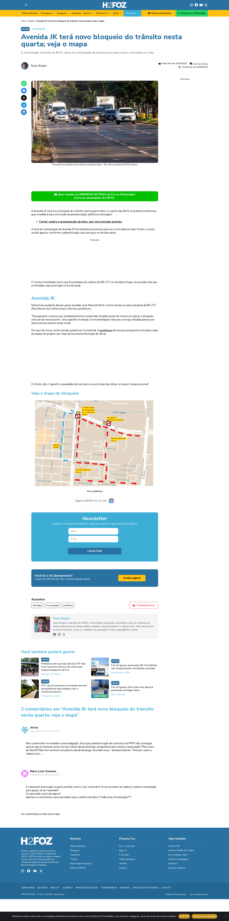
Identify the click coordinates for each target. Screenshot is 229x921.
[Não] (225, 916)
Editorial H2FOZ (78, 867)
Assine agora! (132, 578)
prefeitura (106, 330)
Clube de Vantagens (178, 859)
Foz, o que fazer (127, 846)
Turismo (87, 13)
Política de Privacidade (175, 894)
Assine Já (130, 13)
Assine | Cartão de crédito (181, 850)
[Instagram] (59, 634)
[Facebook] (54, 634)
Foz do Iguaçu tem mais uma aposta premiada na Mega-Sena (132, 688)
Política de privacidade (204, 916)
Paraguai (61, 13)
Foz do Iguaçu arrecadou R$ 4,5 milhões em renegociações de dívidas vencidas (134, 667)
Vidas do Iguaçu (127, 859)
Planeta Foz (102, 13)
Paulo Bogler (39, 66)
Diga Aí (122, 850)
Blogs (116, 13)
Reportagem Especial (80, 863)
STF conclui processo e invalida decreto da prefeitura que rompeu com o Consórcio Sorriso (64, 689)
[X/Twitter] (63, 634)
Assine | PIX (174, 846)
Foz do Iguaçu (52, 605)
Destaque (37, 605)
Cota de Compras (176, 867)
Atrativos (172, 863)
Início (23, 21)
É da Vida (124, 854)
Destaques (46, 13)
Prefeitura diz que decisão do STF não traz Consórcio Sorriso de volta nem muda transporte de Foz (63, 667)
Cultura (122, 867)
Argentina (76, 13)
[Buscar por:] (26, 5)
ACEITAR (184, 916)
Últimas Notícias (30, 13)
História (123, 863)
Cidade (31, 21)
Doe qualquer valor (177, 854)
